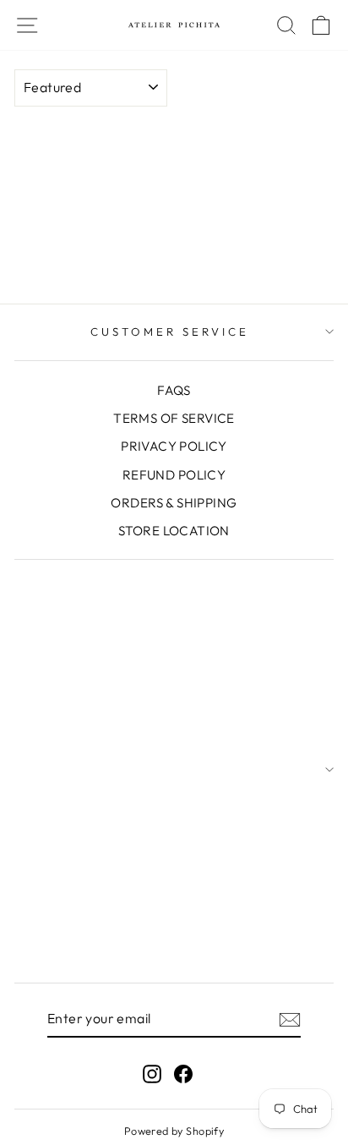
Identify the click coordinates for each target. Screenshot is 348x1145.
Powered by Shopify (174, 1130)
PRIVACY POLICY (174, 446)
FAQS (174, 390)
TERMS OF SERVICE (174, 418)
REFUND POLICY (174, 475)
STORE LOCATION (174, 531)
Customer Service (169, 331)
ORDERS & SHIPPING (174, 503)
